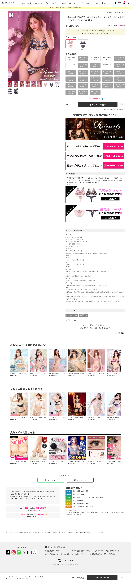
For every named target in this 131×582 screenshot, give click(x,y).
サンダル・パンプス (58, 3)
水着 (87, 3)
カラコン (95, 3)
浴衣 (82, 3)
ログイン (111, 25)
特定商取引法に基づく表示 (97, 554)
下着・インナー (73, 3)
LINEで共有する (52, 480)
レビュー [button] (72, 310)
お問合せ (89, 551)
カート (67, 551)
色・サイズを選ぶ (102, 577)
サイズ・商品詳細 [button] (75, 230)
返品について (99, 551)
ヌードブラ (44, 3)
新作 (23, 3)
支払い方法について (112, 551)
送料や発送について (51, 554)
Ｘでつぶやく (81, 480)
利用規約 (112, 554)
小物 (103, 3)
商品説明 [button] (72, 174)
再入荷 (29, 3)
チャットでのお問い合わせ (56, 547)
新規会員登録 (49, 551)
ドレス (35, 3)
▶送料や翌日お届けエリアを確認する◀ (95, 33)
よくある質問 (65, 554)
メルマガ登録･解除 (77, 551)
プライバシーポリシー (79, 554)
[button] (62, 46)
